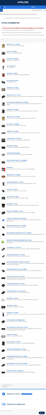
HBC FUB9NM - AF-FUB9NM (12, 146)
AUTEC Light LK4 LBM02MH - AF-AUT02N (15, 211)
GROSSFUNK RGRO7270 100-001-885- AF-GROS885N (17, 363)
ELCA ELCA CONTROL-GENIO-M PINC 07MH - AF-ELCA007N (18, 262)
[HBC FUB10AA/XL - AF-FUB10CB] (3, 46)
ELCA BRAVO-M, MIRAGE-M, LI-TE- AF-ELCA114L (16, 291)
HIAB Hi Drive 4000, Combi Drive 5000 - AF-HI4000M (17, 102)
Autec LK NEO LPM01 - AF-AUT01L (13, 341)
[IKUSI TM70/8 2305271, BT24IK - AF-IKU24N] (3, 278)
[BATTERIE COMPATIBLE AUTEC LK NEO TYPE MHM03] (3, 271)
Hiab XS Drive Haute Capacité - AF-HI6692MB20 (17, 160)
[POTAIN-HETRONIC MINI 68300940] (3, 155)
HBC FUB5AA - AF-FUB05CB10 (13, 58)
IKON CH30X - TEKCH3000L (12, 334)
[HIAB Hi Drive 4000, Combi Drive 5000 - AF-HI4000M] (3, 104)
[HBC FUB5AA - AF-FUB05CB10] (3, 61)
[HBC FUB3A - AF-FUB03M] (3, 53)
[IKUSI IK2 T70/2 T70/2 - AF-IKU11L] (3, 97)
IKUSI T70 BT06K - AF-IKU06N (13, 196)
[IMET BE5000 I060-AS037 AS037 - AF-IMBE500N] (3, 227)
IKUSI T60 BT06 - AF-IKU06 (12, 204)
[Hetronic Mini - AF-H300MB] (3, 90)
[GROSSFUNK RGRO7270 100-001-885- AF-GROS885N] (3, 365)
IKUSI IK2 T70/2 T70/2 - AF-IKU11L (14, 95)
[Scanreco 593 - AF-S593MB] (3, 314)
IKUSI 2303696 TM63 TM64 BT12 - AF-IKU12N (16, 254)
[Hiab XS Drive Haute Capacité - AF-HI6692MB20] (3, 162)
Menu (5, 7)
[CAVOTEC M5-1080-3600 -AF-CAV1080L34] (3, 373)
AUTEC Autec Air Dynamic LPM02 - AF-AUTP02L (16, 349)
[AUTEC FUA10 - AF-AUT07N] (3, 191)
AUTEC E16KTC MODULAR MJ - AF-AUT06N (15, 182)
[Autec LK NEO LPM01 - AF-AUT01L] (3, 343)
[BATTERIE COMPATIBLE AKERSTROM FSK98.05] (3, 322)
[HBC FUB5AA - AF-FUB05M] (3, 75)
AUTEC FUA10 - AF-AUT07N (12, 189)
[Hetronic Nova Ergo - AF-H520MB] (3, 140)
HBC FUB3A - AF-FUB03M (12, 51)
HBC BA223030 (10, 167)
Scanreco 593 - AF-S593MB (12, 312)
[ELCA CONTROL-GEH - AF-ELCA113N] (3, 249)
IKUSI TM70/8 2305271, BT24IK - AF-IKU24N (16, 276)
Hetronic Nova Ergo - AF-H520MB (14, 138)
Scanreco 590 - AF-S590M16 (13, 109)
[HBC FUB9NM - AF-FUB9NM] (3, 148)
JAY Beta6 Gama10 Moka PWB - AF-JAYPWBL (16, 283)
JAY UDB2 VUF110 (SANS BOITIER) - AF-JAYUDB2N (16, 218)
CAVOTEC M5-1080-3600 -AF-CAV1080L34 (15, 371)
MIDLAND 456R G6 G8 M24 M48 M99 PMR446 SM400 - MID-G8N (19, 240)
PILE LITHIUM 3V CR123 (11, 66)
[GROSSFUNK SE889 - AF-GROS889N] (3, 177)
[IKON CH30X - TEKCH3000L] (3, 336)
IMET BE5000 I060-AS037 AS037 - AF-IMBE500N (16, 225)
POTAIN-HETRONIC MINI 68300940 (13, 153)
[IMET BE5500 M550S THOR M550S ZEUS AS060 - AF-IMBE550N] (3, 235)
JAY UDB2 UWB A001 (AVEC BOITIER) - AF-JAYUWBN (17, 356)
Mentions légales (4, 386)
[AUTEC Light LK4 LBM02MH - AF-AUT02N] (3, 213)
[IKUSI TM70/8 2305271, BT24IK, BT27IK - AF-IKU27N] (3, 329)
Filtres (1, 10)
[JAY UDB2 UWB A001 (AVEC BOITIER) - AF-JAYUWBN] (3, 358)
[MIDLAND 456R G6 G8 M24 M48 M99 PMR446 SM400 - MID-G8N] (3, 242)
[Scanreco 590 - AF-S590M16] (3, 111)
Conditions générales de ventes (7, 385)
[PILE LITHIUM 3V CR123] (3, 68)
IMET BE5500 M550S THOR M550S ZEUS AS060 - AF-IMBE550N (19, 233)
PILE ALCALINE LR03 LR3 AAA (12, 80)
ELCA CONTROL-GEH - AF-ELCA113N (14, 247)
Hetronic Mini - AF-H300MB (12, 87)
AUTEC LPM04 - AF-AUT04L (12, 305)
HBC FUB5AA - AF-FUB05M (12, 73)
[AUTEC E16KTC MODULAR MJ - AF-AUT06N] (3, 184)
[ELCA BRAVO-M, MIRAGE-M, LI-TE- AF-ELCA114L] (3, 293)
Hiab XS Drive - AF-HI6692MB (13, 124)
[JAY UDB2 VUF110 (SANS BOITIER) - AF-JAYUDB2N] (3, 220)
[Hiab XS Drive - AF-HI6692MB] (3, 126)
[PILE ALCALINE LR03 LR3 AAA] (3, 82)
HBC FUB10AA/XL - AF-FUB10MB (13, 116)
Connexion (33, 7)
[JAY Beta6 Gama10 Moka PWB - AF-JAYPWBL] (3, 285)
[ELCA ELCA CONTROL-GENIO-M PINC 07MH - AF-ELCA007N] (3, 264)
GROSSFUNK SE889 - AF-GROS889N (13, 175)
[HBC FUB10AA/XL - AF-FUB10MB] (3, 119)
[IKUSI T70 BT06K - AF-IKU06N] (3, 198)
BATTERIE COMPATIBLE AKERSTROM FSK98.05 (16, 320)
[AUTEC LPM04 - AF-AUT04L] (3, 307)
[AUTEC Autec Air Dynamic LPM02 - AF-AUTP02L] (3, 351)
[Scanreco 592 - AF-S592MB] (3, 133)
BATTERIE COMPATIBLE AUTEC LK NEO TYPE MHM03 (17, 269)
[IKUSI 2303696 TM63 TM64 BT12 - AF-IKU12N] (3, 256)
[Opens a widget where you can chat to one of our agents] (42, 413)
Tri (2, 39)
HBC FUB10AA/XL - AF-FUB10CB (13, 44)
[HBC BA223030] (3, 169)
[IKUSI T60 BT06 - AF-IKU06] (3, 206)
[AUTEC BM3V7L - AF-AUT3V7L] (3, 300)
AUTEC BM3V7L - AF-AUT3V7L (12, 298)
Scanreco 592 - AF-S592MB (12, 131)
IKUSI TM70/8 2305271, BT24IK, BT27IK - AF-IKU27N (17, 327)
